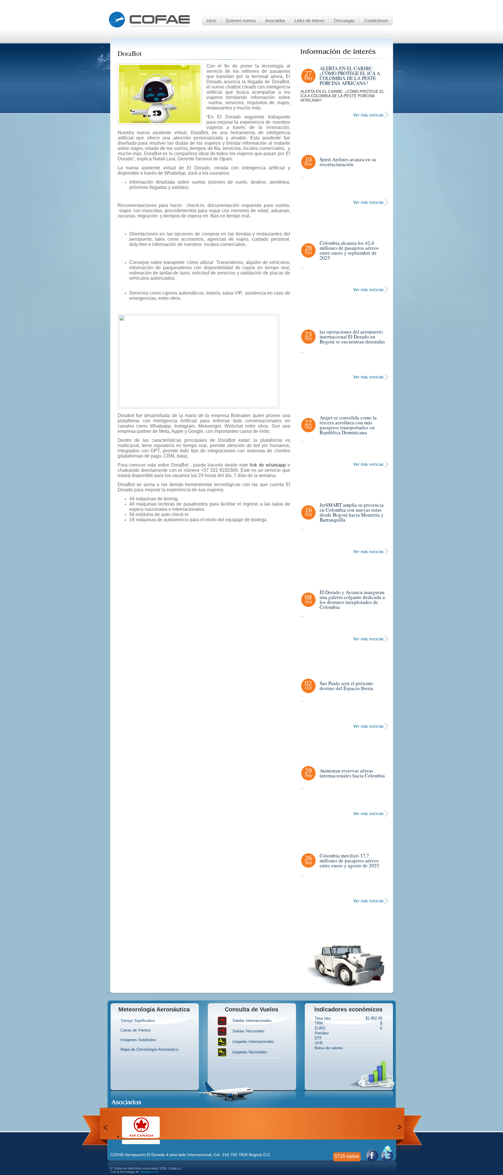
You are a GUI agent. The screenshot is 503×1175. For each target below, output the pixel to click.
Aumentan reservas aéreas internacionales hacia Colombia (352, 773)
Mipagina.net (149, 1172)
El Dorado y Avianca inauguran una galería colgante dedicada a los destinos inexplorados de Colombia (352, 599)
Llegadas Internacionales (253, 1042)
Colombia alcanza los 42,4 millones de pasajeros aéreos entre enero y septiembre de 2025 (349, 250)
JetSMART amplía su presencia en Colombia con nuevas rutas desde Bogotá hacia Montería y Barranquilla (352, 512)
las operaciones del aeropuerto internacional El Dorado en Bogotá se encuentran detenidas (352, 336)
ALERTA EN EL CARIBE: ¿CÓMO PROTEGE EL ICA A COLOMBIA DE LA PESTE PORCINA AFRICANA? (350, 75)
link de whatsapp (268, 464)
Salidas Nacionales (248, 1031)
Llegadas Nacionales (249, 1052)
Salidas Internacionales (252, 1021)
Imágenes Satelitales (138, 1040)
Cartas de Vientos (136, 1030)
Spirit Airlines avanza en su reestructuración (348, 162)
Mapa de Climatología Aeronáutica (149, 1049)
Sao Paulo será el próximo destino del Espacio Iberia (346, 686)
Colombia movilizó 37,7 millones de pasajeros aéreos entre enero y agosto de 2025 (349, 860)
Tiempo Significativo (138, 1020)
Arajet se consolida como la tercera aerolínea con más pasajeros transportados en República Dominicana (348, 425)
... (302, 176)
